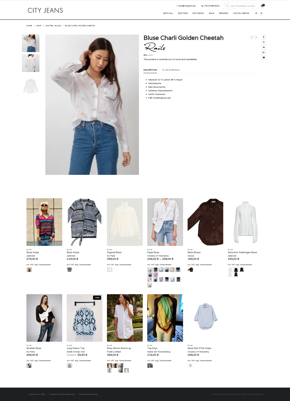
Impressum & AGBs (37, 394)
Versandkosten (45, 265)
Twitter (263, 42)
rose (172, 279)
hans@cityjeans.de (187, 6)
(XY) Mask (198, 13)
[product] (44, 222)
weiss (149, 285)
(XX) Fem (183, 13)
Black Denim (109, 370)
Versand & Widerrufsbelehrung (62, 394)
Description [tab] (150, 70)
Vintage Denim (120, 370)
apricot (149, 279)
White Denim (126, 370)
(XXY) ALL (168, 13)
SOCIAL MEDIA (241, 13)
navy (166, 279)
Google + (263, 52)
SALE (211, 13)
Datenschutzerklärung (88, 394)
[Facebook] (256, 13)
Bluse (28, 250)
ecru (230, 274)
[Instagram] (261, 13)
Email (263, 57)
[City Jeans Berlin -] (45, 10)
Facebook (263, 37)
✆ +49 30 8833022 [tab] (171, 70)
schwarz (178, 279)
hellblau (155, 279)
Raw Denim (115, 370)
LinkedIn (263, 47)
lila (161, 279)
